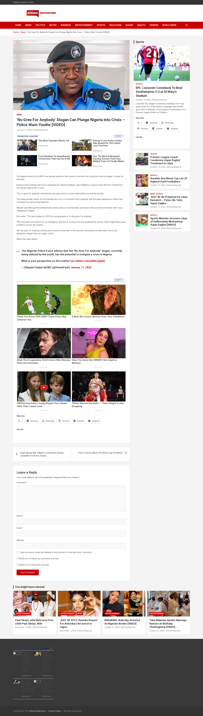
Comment (22, 482)
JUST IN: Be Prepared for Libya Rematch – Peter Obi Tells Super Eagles (169, 200)
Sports (101, 25)
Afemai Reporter (40, 130)
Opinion (154, 25)
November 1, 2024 (23, 627)
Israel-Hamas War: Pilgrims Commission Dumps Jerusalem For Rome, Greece (42, 454)
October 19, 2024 (143, 100)
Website (20, 540)
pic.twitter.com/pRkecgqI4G (88, 260)
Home (18, 25)
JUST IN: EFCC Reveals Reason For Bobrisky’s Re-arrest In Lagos (78, 624)
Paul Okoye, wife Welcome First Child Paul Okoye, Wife (34, 622)
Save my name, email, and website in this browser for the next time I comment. (56, 552)
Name (20, 516)
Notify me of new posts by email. (34, 565)
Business (66, 25)
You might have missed (29, 587)
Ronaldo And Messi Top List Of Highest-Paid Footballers (168, 180)
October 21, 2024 (112, 627)
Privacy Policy (54, 711)
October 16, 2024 (157, 228)
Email (20, 528)
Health (141, 25)
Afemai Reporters (38, 711)
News (28, 25)
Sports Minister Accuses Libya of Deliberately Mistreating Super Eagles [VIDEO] (168, 221)
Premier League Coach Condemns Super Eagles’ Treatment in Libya (165, 160)
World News (169, 25)
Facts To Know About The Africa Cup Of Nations (100, 453)
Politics (40, 25)
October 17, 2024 (157, 207)
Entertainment (84, 25)
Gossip (129, 25)
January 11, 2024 (24, 130)
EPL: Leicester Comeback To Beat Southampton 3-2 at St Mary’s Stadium (159, 91)
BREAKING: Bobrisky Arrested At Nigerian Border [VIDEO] (122, 622)
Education (115, 25)
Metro (53, 25)
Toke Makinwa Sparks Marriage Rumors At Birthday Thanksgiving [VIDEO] (168, 624)
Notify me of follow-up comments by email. (39, 558)
